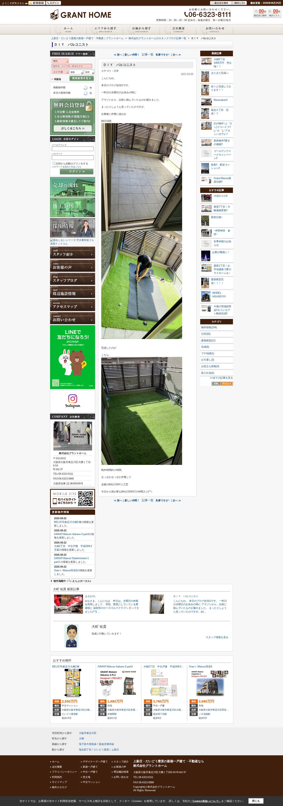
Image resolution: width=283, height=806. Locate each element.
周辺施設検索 (121, 771)
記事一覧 (147, 54)
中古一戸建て (90, 771)
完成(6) (205, 346)
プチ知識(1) (207, 353)
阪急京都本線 (106, 744)
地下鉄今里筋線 (87, 744)
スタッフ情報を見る (217, 637)
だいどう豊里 (101, 749)
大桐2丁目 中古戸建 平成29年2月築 (164, 666)
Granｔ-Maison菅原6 (65, 570)
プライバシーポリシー (64, 771)
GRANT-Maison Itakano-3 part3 (71, 534)
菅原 (224, 709)
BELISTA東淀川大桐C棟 (67, 522)
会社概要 (57, 766)
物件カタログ (59, 787)
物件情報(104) (209, 327)
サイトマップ (59, 782)
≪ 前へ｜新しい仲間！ (127, 54)
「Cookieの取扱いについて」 (205, 801)
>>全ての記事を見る (221, 377)
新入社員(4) (207, 372)
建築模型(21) (208, 340)
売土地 (86, 777)
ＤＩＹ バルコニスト (119, 65)
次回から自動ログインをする (72, 163)
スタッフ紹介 (121, 761)
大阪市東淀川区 (77, 709)
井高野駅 (112, 714)
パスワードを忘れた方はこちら (66, 167)
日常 (116, 70)
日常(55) (205, 333)
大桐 (87, 709)
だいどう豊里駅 (70, 714)
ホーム (55, 761)
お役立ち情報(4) (210, 366)
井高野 (134, 709)
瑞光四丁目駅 (160, 714)
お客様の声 (120, 766)
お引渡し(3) (207, 359)
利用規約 (57, 777)
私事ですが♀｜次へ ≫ (168, 54)
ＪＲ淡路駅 (204, 714)
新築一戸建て (90, 766)
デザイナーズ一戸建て (95, 761)
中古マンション (91, 782)
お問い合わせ (121, 777)
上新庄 (115, 749)
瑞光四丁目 (85, 749)
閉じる (256, 800)
